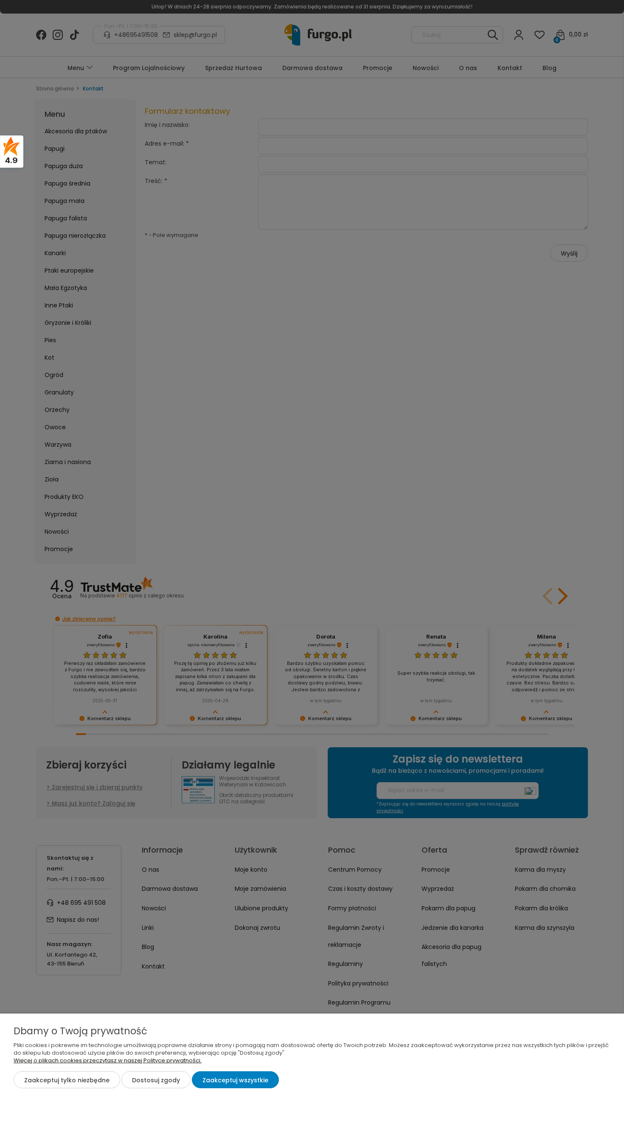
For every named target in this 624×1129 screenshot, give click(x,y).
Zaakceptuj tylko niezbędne (67, 1080)
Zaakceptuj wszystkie (235, 1080)
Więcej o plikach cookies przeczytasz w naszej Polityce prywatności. (108, 1060)
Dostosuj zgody (156, 1080)
